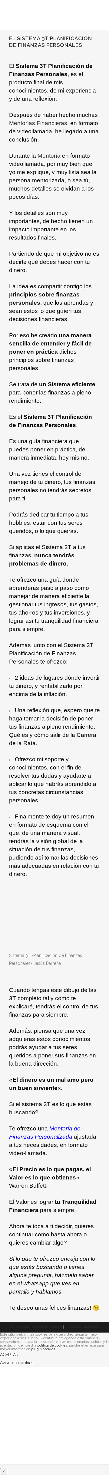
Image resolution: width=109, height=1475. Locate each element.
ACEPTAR (9, 1354)
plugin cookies (43, 1349)
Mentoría (49, 155)
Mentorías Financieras (38, 123)
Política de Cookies (46, 1327)
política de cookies (52, 1345)
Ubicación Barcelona (81, 1327)
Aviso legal (20, 1327)
